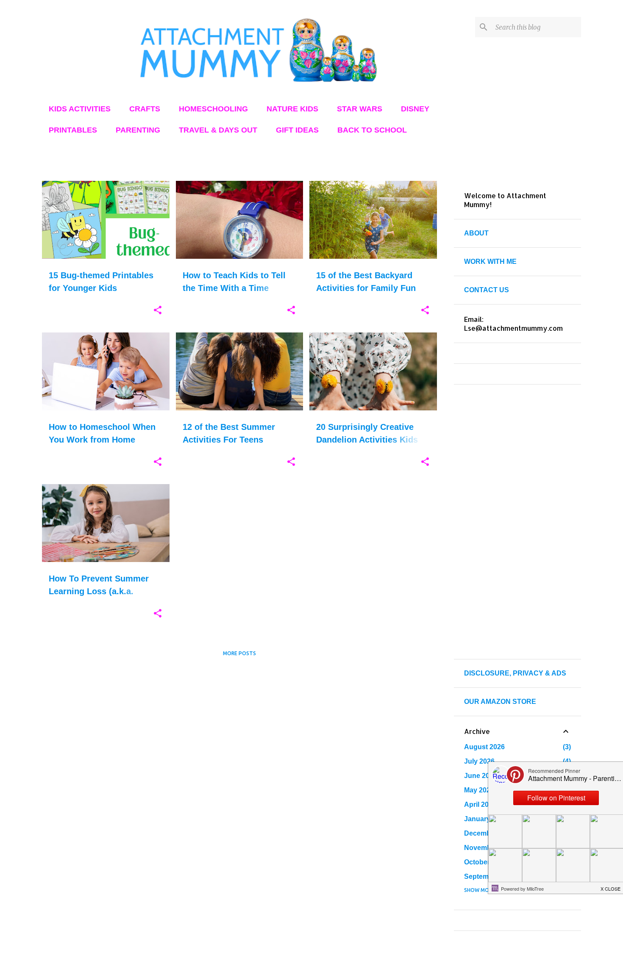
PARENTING (138, 130)
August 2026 (484, 746)
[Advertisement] (239, 723)
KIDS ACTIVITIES (80, 109)
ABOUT (476, 233)
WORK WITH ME (490, 261)
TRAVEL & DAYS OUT (218, 130)
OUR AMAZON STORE (500, 701)
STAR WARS (359, 109)
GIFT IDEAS (297, 130)
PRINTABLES (73, 130)
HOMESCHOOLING (213, 109)
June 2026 (480, 775)
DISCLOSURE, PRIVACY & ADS (515, 673)
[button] (158, 310)
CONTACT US (486, 289)
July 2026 (479, 761)
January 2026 (485, 818)
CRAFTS (144, 109)
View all (419, 165)
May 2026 (479, 790)
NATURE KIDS (292, 109)
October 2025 (485, 862)
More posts (239, 653)
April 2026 (480, 804)
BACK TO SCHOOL (372, 130)
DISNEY (415, 109)
